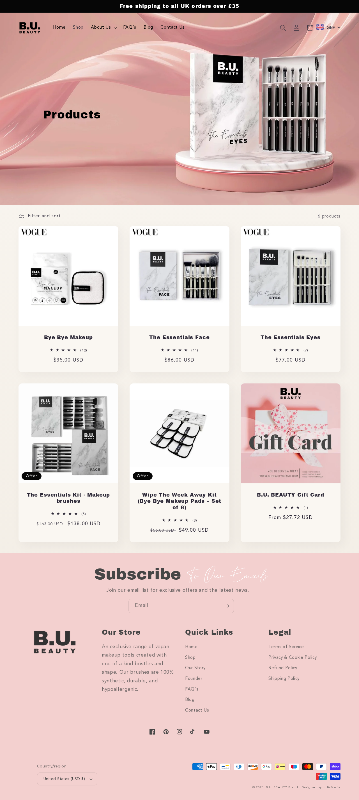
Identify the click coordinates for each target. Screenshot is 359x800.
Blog (190, 700)
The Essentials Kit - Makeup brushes (68, 498)
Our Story (195, 668)
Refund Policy (282, 668)
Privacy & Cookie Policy (292, 657)
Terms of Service (286, 647)
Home (191, 647)
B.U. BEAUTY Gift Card (290, 495)
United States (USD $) (64, 779)
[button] (103, 27)
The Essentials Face (179, 337)
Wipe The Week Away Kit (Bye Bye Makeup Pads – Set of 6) (180, 501)
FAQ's (191, 689)
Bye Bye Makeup (68, 337)
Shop (190, 657)
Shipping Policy (284, 678)
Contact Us (197, 710)
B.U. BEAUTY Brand (282, 787)
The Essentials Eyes (291, 337)
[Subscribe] (227, 606)
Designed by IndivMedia (321, 787)
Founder (193, 678)
